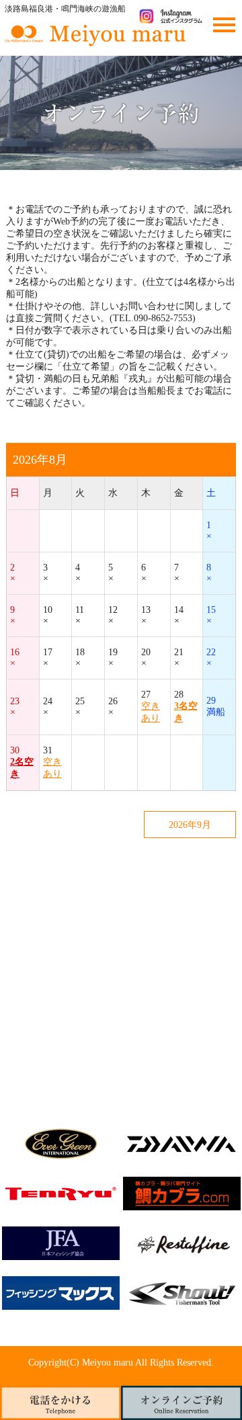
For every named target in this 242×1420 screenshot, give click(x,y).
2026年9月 (190, 825)
